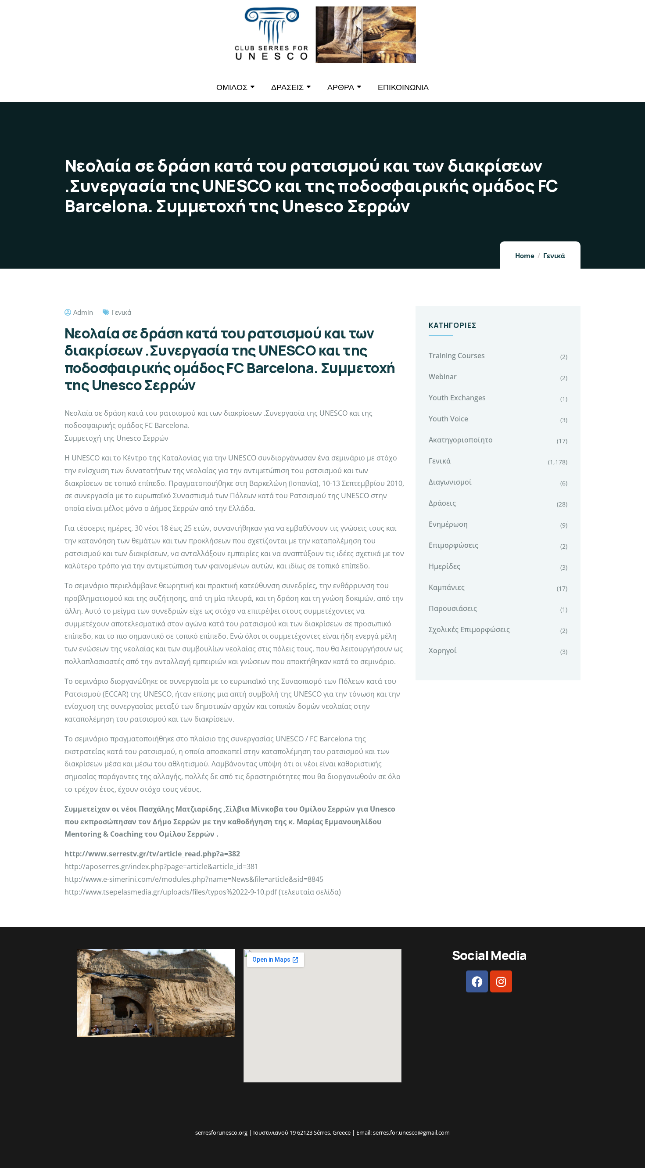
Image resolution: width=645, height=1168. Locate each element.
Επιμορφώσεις (453, 545)
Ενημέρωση (448, 524)
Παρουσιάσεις (453, 608)
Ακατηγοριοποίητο (461, 440)
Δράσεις (442, 503)
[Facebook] (477, 981)
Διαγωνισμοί (450, 482)
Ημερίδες (444, 566)
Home (524, 255)
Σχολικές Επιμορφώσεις (469, 629)
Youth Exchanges (457, 398)
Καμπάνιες (447, 587)
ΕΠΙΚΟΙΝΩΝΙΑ (403, 87)
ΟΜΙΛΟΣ (231, 87)
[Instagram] (501, 981)
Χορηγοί (443, 650)
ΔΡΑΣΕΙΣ (287, 87)
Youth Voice (448, 419)
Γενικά (554, 255)
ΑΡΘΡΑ (340, 87)
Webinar (443, 376)
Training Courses (457, 355)
